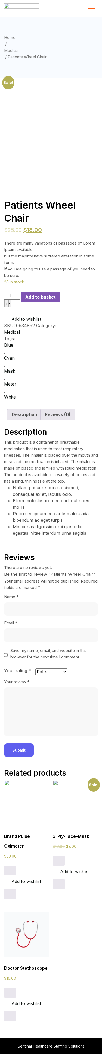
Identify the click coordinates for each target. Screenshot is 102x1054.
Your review (16, 681)
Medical (11, 50)
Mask (9, 371)
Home (10, 37)
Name (11, 596)
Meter (10, 384)
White (10, 397)
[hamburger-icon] (92, 8)
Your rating (17, 670)
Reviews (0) (57, 414)
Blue (8, 345)
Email (10, 622)
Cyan (9, 358)
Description (24, 414)
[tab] (24, 414)
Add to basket (40, 297)
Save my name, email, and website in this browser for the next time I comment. (48, 654)
